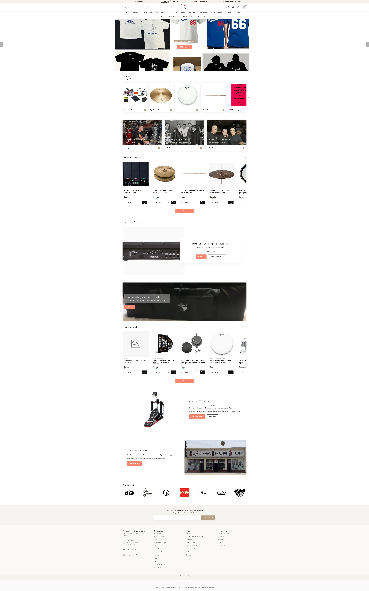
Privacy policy (190, 543)
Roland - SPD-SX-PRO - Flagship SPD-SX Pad (132, 191)
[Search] (149, 7)
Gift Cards (206, 16)
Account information (224, 533)
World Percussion (173, 16)
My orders (221, 536)
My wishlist (221, 539)
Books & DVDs (160, 13)
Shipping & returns (191, 549)
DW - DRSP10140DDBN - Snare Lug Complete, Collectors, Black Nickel (193, 362)
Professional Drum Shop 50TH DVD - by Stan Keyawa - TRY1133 (164, 362)
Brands (197, 16)
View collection (183, 211)
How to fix (212, 416)
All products (221, 546)
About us (189, 533)
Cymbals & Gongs (172, 13)
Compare (129, 202)
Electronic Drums (216, 13)
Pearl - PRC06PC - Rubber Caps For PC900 (135, 361)
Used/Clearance (188, 16)
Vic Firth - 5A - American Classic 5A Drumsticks (192, 191)
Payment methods (191, 546)
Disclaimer (189, 539)
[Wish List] (238, 7)
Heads (238, 13)
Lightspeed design (200, 587)
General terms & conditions (194, 536)
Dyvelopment (210, 587)
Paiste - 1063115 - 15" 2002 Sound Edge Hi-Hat (162, 191)
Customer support (191, 552)
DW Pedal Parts (197, 416)
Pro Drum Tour (135, 463)
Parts (162, 16)
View (200, 256)
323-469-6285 (131, 549)
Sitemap (188, 555)
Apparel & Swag (147, 13)
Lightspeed (191, 587)
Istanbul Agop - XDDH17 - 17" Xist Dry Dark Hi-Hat (221, 191)
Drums (183, 13)
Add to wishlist (216, 256)
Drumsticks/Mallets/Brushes (198, 13)
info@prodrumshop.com (134, 555)
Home (127, 13)
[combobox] (137, 7)
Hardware (229, 13)
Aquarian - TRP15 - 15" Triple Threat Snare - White (220, 361)
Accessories (135, 13)
